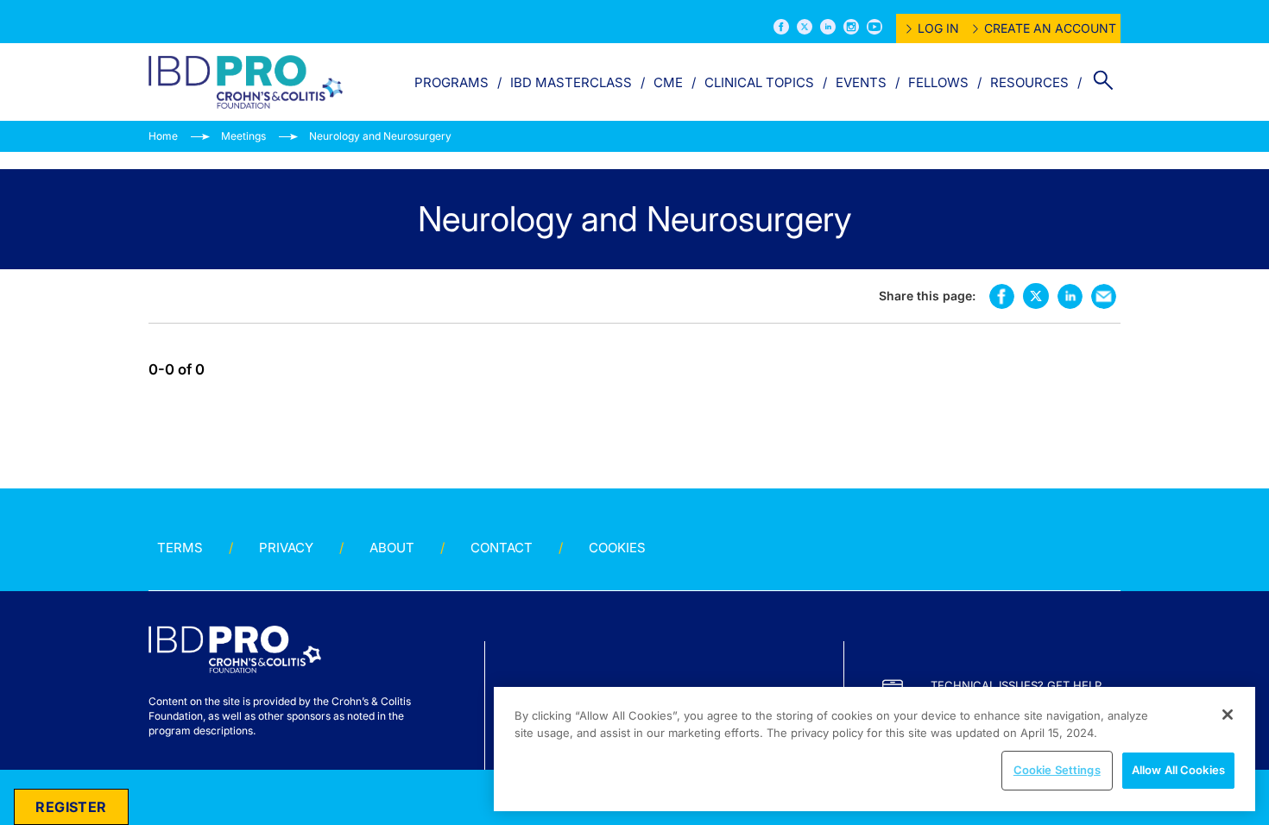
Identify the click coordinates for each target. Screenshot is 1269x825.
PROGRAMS (451, 82)
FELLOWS (938, 82)
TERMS (180, 547)
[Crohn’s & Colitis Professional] (245, 82)
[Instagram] (851, 27)
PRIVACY (286, 547)
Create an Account (1050, 28)
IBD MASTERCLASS (571, 82)
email (1103, 296)
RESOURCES (1029, 82)
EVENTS (861, 82)
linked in (1070, 296)
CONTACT (501, 547)
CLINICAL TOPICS (759, 82)
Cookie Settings (1057, 770)
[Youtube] (874, 27)
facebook (1001, 296)
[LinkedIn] (828, 27)
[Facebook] (781, 27)
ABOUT (391, 547)
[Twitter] (804, 27)
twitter (1036, 296)
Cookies (617, 547)
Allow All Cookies (1178, 770)
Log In (938, 28)
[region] (874, 749)
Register (70, 807)
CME (668, 82)
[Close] (1228, 715)
